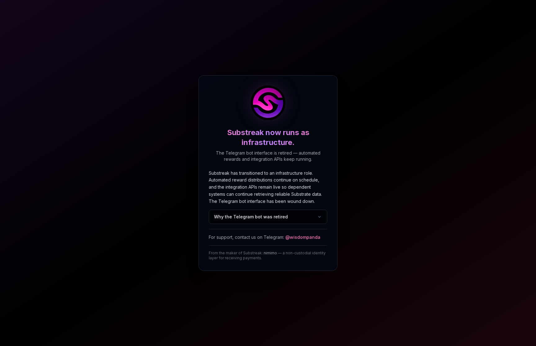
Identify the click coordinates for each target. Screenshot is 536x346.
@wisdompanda (302, 237)
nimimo (270, 253)
